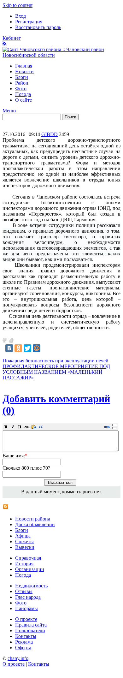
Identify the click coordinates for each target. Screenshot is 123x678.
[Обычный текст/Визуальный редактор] (107, 426)
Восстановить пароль (38, 27)
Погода (23, 94)
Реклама (24, 642)
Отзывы (23, 591)
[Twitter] (27, 348)
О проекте (26, 619)
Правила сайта (31, 624)
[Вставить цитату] (40, 426)
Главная (23, 65)
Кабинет (12, 38)
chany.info (18, 658)
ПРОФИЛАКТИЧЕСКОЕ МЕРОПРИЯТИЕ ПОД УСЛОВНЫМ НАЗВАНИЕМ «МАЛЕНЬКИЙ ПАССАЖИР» (56, 372)
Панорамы (26, 608)
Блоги (21, 77)
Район (21, 83)
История (24, 563)
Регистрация (28, 21)
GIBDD (49, 134)
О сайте (23, 100)
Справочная (28, 558)
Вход (20, 16)
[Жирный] (6, 426)
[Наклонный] (12, 426)
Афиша (23, 535)
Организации (29, 569)
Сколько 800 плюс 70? (26, 468)
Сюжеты (24, 541)
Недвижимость (31, 585)
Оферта (23, 647)
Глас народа (28, 597)
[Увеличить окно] (114, 424)
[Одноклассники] (18, 348)
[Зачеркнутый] (26, 426)
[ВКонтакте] (9, 348)
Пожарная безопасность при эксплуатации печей (55, 360)
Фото (20, 88)
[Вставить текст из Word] (33, 426)
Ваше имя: (15, 455)
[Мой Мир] (36, 348)
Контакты (25, 636)
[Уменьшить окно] (114, 428)
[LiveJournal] (46, 348)
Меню (9, 110)
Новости (24, 71)
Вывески (24, 547)
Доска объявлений (35, 524)
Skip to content (17, 5)
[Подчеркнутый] (19, 426)
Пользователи (30, 630)
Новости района (32, 518)
